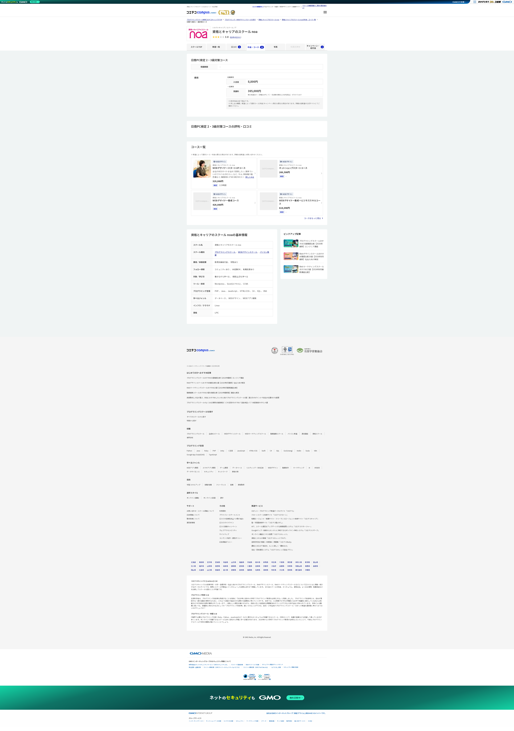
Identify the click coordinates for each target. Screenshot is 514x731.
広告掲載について (193, 515)
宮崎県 (289, 570)
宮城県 (217, 562)
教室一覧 (216, 46)
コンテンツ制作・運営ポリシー (230, 538)
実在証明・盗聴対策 (195, 667)
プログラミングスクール (225, 252)
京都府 (265, 566)
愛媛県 (233, 570)
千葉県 (281, 562)
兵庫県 (281, 566)
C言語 (230, 451)
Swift (263, 451)
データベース (237, 468)
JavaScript (241, 451)
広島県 (201, 570)
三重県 (249, 566)
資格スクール (317, 434)
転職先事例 (295, 47)
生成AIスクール (214, 434)
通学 (221, 498)
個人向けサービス (299, 721)
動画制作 (285, 468)
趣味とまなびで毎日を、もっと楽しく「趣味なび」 (270, 546)
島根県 (315, 566)
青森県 (201, 562)
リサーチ (263, 721)
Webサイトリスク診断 (252, 665)
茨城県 (249, 562)
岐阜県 (225, 566)
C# (271, 451)
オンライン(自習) (209, 498)
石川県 (193, 566)
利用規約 (222, 511)
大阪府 (273, 566)
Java (198, 451)
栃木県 (257, 562)
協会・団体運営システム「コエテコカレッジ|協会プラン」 (273, 550)
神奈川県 (298, 562)
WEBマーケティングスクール (255, 434)
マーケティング (298, 468)
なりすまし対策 (276, 667)
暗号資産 (289, 721)
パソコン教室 (292, 434)
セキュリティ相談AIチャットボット (272, 664)
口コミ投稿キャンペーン (228, 526)
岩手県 (209, 562)
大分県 (281, 570)
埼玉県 (273, 562)
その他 (310, 721)
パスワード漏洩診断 (237, 665)
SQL (277, 451)
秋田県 (225, 562)
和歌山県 (298, 566)
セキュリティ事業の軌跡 (291, 667)
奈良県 (289, 566)
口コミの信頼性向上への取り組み (231, 518)
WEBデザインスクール (248, 252)
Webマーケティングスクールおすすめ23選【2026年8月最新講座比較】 (212, 388)
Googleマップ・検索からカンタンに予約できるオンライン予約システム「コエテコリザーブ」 (286, 530)
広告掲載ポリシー (225, 542)
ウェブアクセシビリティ (228, 530)
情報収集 (271, 721)
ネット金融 (280, 721)
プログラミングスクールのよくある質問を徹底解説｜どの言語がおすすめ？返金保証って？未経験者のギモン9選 (227, 402)
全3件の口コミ (235, 37)
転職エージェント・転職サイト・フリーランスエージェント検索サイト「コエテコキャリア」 (285, 518)
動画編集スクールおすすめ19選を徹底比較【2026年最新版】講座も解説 (213, 392)
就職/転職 (208, 484)
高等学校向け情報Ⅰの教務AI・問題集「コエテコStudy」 (272, 542)
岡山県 (193, 570)
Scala (308, 451)
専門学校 (190, 437)
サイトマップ (224, 534)
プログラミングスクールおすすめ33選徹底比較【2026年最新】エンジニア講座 (215, 378)
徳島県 (217, 570)
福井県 (201, 566)
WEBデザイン (273, 468)
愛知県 (241, 566)
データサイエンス (193, 471)
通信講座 (305, 434)
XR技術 (317, 468)
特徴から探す (191, 420)
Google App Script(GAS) (196, 454)
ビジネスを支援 (228, 721)
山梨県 (209, 566)
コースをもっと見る (312, 218)
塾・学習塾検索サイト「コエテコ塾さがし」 (268, 522)
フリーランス (221, 484)
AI (309, 468)
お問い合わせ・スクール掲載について (200, 511)
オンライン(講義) (193, 498)
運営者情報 (191, 522)
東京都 (289, 562)
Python (189, 451)
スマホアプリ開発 (209, 468)
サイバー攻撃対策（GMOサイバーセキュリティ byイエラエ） (222, 667)
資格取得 (241, 484)
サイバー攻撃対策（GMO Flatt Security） (256, 667)
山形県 (233, 562)
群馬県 (265, 562)
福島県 (241, 562)
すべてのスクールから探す (196, 417)
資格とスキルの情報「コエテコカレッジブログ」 (269, 538)
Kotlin (299, 451)
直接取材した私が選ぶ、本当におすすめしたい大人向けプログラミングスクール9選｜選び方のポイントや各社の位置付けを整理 (233, 397)
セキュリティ (208, 471)
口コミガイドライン (226, 522)
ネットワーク (223, 471)
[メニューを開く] (325, 12)
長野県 (217, 566)
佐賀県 (257, 570)
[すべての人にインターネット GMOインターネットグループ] (495, 2)
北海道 (193, 562)
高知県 (241, 570)
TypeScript (213, 454)
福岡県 (249, 570)
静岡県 (233, 566)
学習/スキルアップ (193, 484)
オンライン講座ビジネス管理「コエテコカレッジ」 (270, 534)
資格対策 (235, 471)
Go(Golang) (288, 451)
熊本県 (273, 570)
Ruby (206, 451)
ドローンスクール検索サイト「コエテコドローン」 (270, 515)
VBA (315, 451)
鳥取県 (307, 566)
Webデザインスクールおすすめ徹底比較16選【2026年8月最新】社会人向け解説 (216, 383)
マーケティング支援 (252, 721)
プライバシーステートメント (229, 515)
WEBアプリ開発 (192, 468)
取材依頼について (193, 518)
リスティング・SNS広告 (255, 468)
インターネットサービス (196, 721)
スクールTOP (196, 46)
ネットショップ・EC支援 (213, 721)
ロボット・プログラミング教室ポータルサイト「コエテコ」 (273, 511)
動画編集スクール (276, 434)
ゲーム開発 (224, 468)
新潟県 (307, 562)
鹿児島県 (298, 570)
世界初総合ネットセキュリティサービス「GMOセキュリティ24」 (208, 665)
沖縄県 (307, 570)
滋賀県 (257, 566)
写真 (275, 46)
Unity (222, 451)
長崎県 (265, 570)
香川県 (225, 570)
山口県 (209, 570)
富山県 (315, 562)
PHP (214, 451)
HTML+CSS (253, 451)
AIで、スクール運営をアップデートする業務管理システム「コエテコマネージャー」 (282, 526)
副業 (231, 484)
